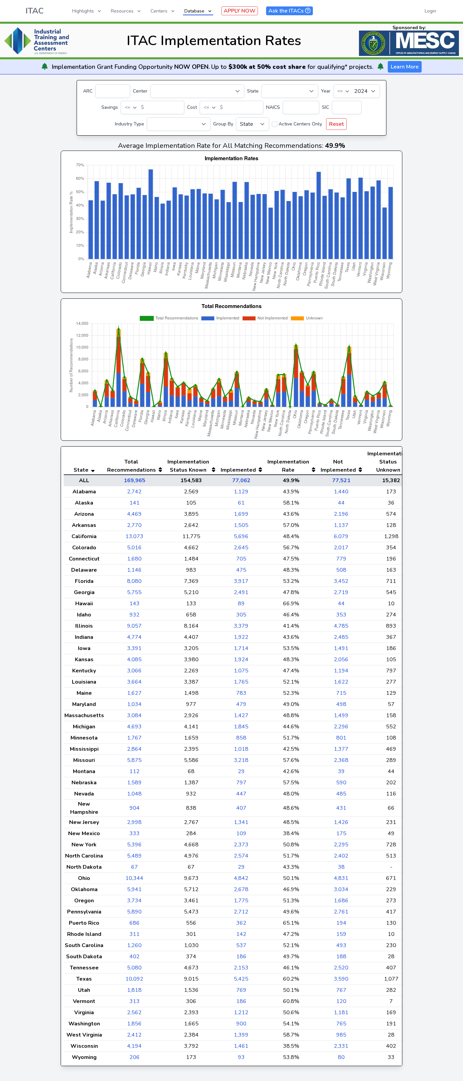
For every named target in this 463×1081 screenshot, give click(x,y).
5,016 (134, 547)
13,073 (134, 536)
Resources (122, 11)
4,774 (134, 637)
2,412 (134, 1035)
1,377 (341, 749)
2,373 (241, 844)
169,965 (134, 480)
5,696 (241, 536)
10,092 (134, 979)
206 (134, 1057)
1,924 (241, 659)
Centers (158, 11)
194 (341, 923)
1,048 (134, 794)
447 (241, 794)
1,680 (134, 559)
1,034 (134, 704)
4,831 (341, 878)
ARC (88, 91)
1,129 (241, 491)
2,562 (134, 1012)
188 (341, 956)
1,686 (341, 900)
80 (341, 1057)
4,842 (241, 878)
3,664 (134, 682)
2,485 (341, 637)
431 (341, 808)
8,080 (134, 581)
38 (341, 867)
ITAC (34, 10)
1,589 (134, 782)
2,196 (341, 514)
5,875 (134, 760)
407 (241, 808)
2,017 (341, 547)
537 (241, 945)
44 (341, 503)
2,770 (134, 525)
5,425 (241, 979)
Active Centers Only (300, 124)
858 (241, 738)
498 (341, 704)
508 (341, 570)
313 (134, 1001)
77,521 (341, 480)
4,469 (134, 514)
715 (341, 693)
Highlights (83, 11)
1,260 (134, 945)
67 (134, 867)
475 (241, 570)
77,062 (241, 480)
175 (341, 833)
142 (241, 934)
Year (325, 91)
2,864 (134, 749)
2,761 (341, 912)
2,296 (341, 726)
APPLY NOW (240, 11)
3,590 (341, 979)
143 (134, 603)
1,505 (241, 525)
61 (241, 503)
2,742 (134, 491)
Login (430, 11)
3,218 (241, 760)
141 (134, 503)
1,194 (341, 670)
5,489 (134, 856)
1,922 (241, 637)
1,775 (241, 900)
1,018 (241, 749)
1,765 (241, 682)
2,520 (341, 967)
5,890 (134, 912)
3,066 (134, 670)
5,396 (134, 844)
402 (134, 956)
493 (341, 945)
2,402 (341, 856)
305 (241, 614)
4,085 (134, 659)
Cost (192, 107)
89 (241, 603)
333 (134, 833)
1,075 (241, 670)
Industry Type (129, 124)
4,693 (134, 726)
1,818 (134, 990)
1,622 (341, 682)
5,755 (134, 592)
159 (341, 934)
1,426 (341, 822)
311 (134, 934)
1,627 (134, 693)
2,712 (241, 912)
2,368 (341, 760)
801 (341, 738)
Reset (336, 124)
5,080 (134, 967)
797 (241, 782)
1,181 (341, 1012)
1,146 (134, 570)
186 (241, 956)
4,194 (134, 1046)
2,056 (341, 659)
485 (341, 794)
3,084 (134, 715)
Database (194, 11)
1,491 (341, 648)
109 (241, 833)
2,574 (241, 856)
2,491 (241, 592)
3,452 (341, 581)
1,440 (341, 491)
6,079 (341, 536)
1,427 (241, 715)
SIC (325, 107)
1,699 (241, 514)
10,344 (134, 878)
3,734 (134, 900)
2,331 (341, 1046)
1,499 (341, 715)
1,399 (241, 1035)
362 (241, 923)
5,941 (134, 889)
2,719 (341, 592)
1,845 (241, 726)
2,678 (241, 889)
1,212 (241, 1012)
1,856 (134, 1023)
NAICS (273, 107)
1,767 (134, 738)
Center (140, 91)
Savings (109, 107)
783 (241, 693)
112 (134, 771)
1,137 (341, 525)
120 (341, 1001)
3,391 (134, 648)
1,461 (241, 1046)
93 (241, 1057)
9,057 (134, 626)
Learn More (405, 67)
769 (241, 990)
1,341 (241, 822)
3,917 (241, 581)
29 (241, 771)
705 (241, 559)
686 (134, 923)
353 (341, 614)
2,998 (134, 822)
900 (241, 1023)
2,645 (241, 547)
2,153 (241, 967)
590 (341, 782)
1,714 (241, 648)
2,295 (341, 844)
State (253, 91)
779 (341, 559)
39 (341, 771)
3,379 (241, 626)
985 (341, 1035)
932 (134, 614)
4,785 (341, 626)
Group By (223, 124)
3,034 (341, 889)
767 (341, 990)
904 (134, 808)
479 (241, 704)
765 (341, 1023)
